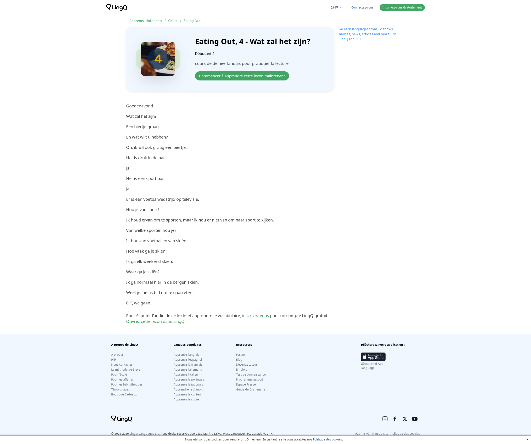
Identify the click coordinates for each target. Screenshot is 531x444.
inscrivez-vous (255, 315)
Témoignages (120, 389)
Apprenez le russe (186, 399)
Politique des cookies (327, 439)
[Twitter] (405, 419)
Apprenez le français (188, 364)
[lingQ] (116, 7)
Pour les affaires (122, 379)
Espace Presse (246, 384)
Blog (239, 359)
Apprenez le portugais (189, 379)
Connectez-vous (362, 7)
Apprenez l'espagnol (188, 359)
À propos (117, 354)
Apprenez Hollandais (145, 20)
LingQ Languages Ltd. (145, 433)
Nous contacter (121, 364)
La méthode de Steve (125, 369)
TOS (357, 433)
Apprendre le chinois (188, 389)
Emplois (241, 369)
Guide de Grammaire (250, 389)
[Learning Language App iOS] (373, 357)
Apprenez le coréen (187, 394)
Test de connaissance (251, 374)
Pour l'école (119, 374)
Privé (366, 433)
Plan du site (380, 433)
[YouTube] (415, 419)
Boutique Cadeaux (124, 394)
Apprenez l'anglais (186, 354)
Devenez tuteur (246, 364)
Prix (113, 359)
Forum (240, 354)
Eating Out (192, 20)
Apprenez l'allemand (188, 369)
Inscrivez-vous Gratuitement (402, 7)
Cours (173, 20)
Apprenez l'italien (186, 374)
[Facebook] (395, 419)
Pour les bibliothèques (126, 384)
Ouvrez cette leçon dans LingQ (155, 321)
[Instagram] (385, 419)
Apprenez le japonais (188, 384)
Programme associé (249, 379)
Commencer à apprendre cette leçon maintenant (242, 75)
